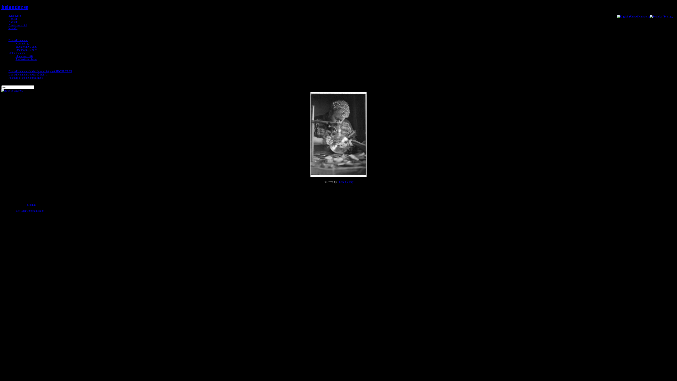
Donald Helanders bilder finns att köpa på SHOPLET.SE (40, 71)
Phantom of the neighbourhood (25, 77)
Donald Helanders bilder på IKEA (27, 74)
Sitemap (31, 204)
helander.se (14, 7)
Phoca (341, 181)
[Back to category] (12, 90)
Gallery (349, 181)
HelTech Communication (30, 210)
